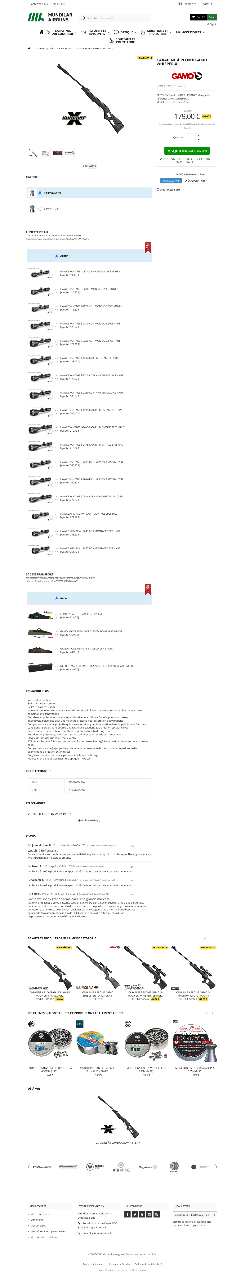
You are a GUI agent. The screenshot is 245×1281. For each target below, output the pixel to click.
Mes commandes (40, 1214)
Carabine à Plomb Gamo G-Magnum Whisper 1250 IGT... (145, 994)
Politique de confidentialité (148, 1264)
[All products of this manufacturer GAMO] (187, 76)
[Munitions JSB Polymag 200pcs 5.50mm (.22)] (195, 1042)
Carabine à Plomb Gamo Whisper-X (118, 1142)
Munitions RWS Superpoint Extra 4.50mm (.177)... (50, 1069)
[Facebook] (127, 1214)
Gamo (92, 165)
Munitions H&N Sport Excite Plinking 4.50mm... (98, 1069)
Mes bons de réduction (43, 1237)
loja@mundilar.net (100, 1233)
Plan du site (58, 4)
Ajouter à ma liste (170, 189)
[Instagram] (149, 1214)
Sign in (213, 24)
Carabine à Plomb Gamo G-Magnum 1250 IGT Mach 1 (193, 994)
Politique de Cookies (119, 1264)
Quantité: (178, 137)
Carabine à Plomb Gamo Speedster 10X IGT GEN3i (97, 994)
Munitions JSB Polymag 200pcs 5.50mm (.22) (195, 1069)
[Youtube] (142, 1214)
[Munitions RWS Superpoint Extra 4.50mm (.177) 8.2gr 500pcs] (50, 1042)
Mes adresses (38, 1225)
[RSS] (157, 1214)
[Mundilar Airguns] (50, 17)
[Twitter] (135, 1214)
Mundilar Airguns (114, 1254)
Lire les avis (172, 180)
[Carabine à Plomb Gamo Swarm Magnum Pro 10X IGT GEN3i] (50, 968)
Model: (160, 85)
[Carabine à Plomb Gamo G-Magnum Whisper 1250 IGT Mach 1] (145, 968)
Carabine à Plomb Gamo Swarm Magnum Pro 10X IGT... (50, 994)
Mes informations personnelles (48, 1231)
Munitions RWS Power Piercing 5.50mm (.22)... (147, 1069)
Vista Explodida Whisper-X (50, 814)
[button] (61, 32)
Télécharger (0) (90, 820)
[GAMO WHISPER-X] (33, 153)
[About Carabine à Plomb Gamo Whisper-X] (118, 1116)
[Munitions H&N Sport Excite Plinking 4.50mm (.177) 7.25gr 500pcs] (98, 1042)
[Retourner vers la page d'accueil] (29, 48)
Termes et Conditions (93, 1264)
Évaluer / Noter (197, 180)
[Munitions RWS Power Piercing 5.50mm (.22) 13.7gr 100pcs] (146, 1042)
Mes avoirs (36, 1220)
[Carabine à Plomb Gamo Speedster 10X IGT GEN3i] (98, 968)
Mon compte (38, 1206)
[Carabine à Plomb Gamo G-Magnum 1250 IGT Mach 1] (193, 968)
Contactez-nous (39, 4)
